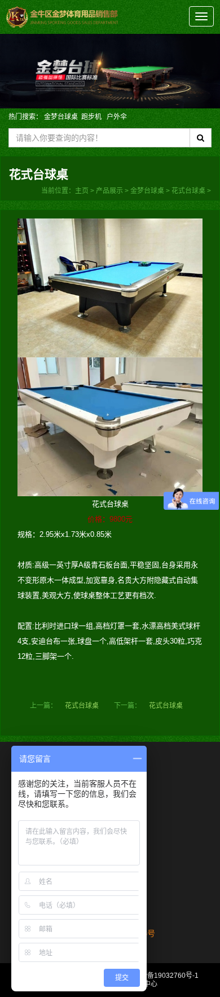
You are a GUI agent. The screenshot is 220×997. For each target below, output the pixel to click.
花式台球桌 (188, 191)
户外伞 (117, 117)
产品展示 (109, 191)
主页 (82, 191)
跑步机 (92, 117)
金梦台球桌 (61, 117)
